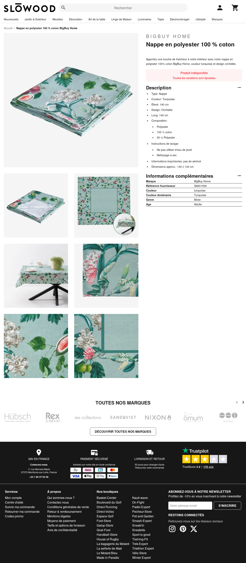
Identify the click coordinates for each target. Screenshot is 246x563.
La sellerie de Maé (109, 548)
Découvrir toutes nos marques (123, 431)
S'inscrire (227, 505)
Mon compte (13, 497)
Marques (217, 19)
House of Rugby (108, 539)
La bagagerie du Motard (113, 544)
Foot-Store (104, 520)
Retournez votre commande (149, 467)
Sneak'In (138, 525)
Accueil (8, 28)
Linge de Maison (121, 19)
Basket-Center (106, 497)
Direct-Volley (105, 511)
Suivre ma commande (20, 507)
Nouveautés (11, 19)
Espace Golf (105, 516)
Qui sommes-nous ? (61, 497)
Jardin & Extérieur (35, 19)
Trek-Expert (140, 544)
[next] (243, 403)
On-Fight (138, 502)
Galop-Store (105, 525)
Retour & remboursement (64, 511)
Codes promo (14, 516)
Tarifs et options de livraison (66, 525)
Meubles (57, 19)
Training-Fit (140, 539)
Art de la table (96, 19)
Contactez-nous (38, 464)
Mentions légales (59, 516)
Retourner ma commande (22, 511)
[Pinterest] (183, 529)
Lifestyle (201, 19)
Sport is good (141, 534)
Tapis (160, 19)
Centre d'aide (14, 502)
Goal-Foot (103, 530)
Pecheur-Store (142, 511)
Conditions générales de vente (68, 507)
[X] (194, 529)
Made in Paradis (108, 557)
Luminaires (144, 19)
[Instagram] (172, 529)
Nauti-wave (140, 497)
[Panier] (235, 8)
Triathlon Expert (143, 548)
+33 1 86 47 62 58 (38, 477)
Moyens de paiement (61, 520)
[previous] (237, 403)
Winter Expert (141, 557)
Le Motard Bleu (107, 553)
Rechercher (123, 7)
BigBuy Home (168, 36)
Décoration (75, 19)
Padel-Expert (141, 507)
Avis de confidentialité (62, 530)
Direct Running (107, 507)
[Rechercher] (63, 7)
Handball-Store (107, 534)
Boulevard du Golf (109, 502)
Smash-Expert (142, 520)
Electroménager (179, 19)
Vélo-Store (139, 553)
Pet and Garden (143, 516)
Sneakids (138, 530)
